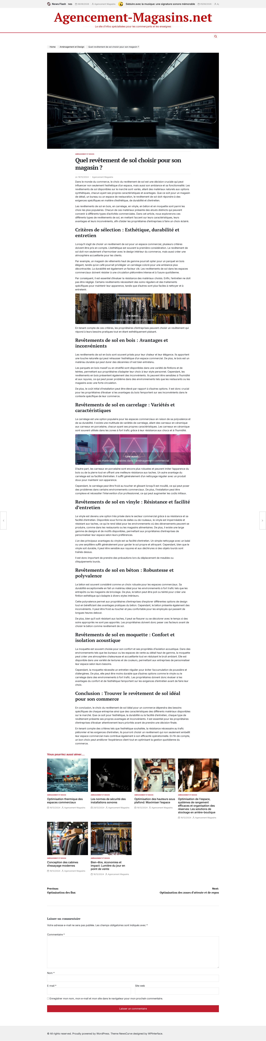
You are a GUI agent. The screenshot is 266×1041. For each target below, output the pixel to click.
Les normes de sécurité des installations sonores (108, 800)
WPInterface (155, 1033)
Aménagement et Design (84, 154)
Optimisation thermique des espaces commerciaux (65, 800)
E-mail (51, 985)
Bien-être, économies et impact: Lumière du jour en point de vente (108, 866)
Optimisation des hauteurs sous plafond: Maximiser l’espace (154, 800)
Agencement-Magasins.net (133, 17)
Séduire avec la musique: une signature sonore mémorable (111, 3)
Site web (140, 985)
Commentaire (56, 934)
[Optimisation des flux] (3, 521)
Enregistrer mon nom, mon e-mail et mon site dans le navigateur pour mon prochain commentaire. (106, 998)
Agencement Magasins (178, 4)
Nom (51, 972)
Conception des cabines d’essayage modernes (62, 864)
